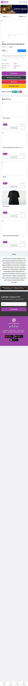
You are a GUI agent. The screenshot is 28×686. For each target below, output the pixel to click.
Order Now (14, 73)
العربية (4, 685)
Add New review (14, 86)
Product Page (14, 128)
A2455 (4, 177)
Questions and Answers (14, 332)
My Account (23, 685)
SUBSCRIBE (14, 309)
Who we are (13, 330)
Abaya (3, 42)
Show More (4, 60)
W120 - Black (6, 206)
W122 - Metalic (6, 118)
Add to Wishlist (22, 50)
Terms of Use (21, 330)
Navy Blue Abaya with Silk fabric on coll (12, 147)
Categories (17, 685)
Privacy (5, 332)
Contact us (10, 685)
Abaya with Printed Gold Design (11, 236)
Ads (23, 332)
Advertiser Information (15, 78)
